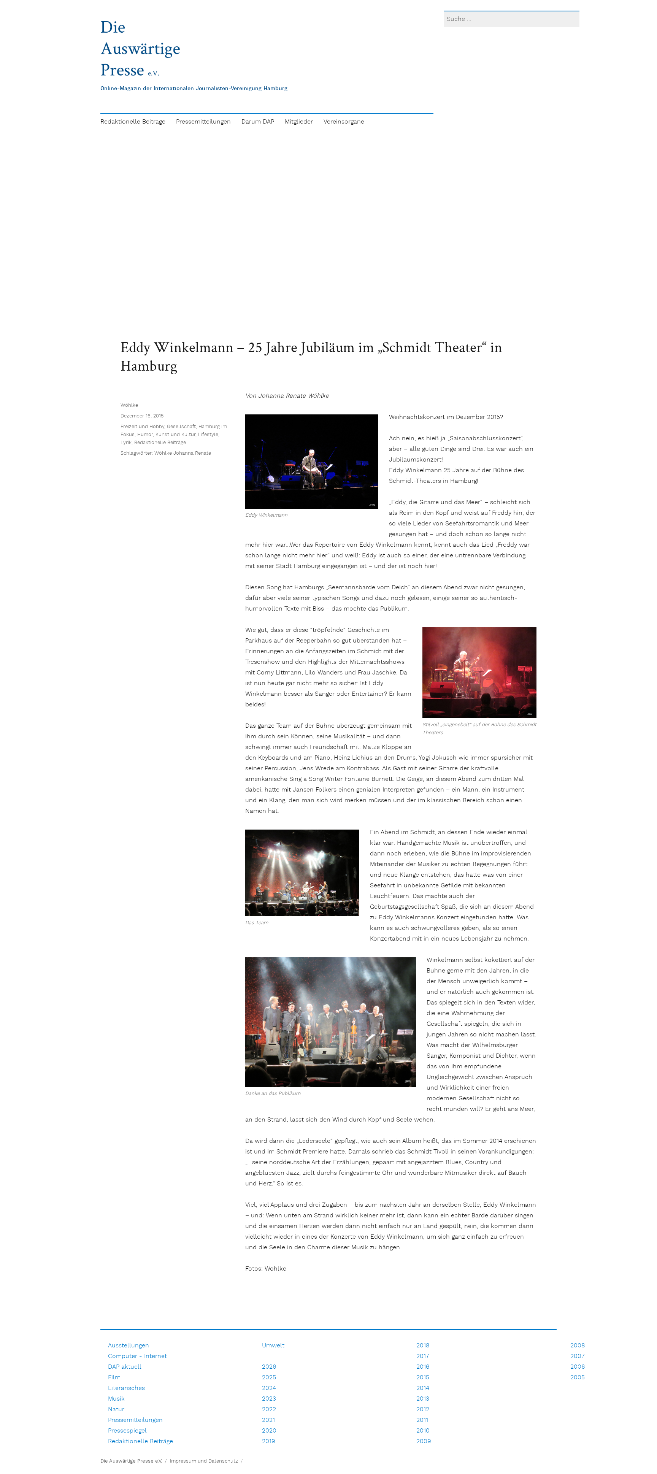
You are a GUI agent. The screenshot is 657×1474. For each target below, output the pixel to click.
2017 (422, 1356)
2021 (268, 1420)
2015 (422, 1378)
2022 (269, 1410)
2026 (269, 1367)
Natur (116, 1410)
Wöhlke (129, 405)
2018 (423, 1346)
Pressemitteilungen (203, 122)
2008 (577, 1346)
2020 (269, 1431)
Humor (145, 435)
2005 (577, 1378)
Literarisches (126, 1388)
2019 (268, 1441)
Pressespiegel (127, 1431)
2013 (422, 1399)
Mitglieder (299, 122)
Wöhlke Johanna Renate (182, 453)
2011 (422, 1420)
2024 (269, 1388)
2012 (422, 1410)
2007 (577, 1356)
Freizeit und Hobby (142, 427)
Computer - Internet (137, 1356)
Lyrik (126, 443)
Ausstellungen (128, 1346)
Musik (116, 1399)
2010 (423, 1431)
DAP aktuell (124, 1367)
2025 (269, 1378)
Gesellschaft (181, 427)
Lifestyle (208, 435)
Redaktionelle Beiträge (132, 122)
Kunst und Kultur (175, 435)
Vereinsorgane (344, 122)
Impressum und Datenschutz (204, 1461)
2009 (423, 1441)
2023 (269, 1399)
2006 (577, 1367)
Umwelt (273, 1346)
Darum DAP (257, 122)
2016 (422, 1367)
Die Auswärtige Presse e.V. (131, 1461)
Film (114, 1378)
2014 (422, 1388)
